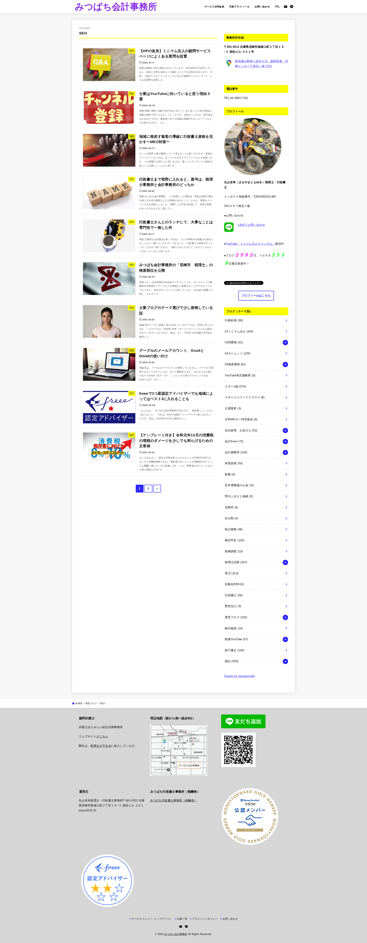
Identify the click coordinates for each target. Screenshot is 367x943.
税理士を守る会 (100, 745)
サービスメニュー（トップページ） (152, 918)
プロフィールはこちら (256, 295)
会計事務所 (236, 452)
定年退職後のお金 (239, 485)
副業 (230, 474)
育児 (231, 573)
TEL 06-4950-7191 (236, 98)
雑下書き (234, 650)
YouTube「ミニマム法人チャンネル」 (250, 243)
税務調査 (234, 551)
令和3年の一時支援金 (241, 419)
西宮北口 (233, 606)
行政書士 (234, 595)
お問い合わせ (262, 6)
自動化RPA (234, 584)
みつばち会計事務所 (116, 7)
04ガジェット (237, 353)
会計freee (234, 441)
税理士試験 (236, 562)
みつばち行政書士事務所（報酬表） (173, 800)
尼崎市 (231, 507)
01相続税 (234, 320)
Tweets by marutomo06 (239, 676)
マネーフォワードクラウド (245, 397)
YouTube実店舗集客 (240, 375)
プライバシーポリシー (205, 918)
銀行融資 (234, 628)
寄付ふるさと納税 (239, 496)
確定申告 (234, 540)
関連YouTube (236, 639)
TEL (277, 6)
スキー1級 (235, 386)
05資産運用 (235, 364)
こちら (103, 736)
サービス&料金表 (214, 6)
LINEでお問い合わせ (251, 224)
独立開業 (234, 529)
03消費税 (234, 342)
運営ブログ (236, 617)
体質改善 (234, 463)
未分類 (231, 518)
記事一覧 (182, 918)
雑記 (231, 661)
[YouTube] (285, 6)
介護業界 (233, 408)
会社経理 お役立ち (241, 430)
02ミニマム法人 (239, 331)
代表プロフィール (239, 6)
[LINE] (291, 6)
